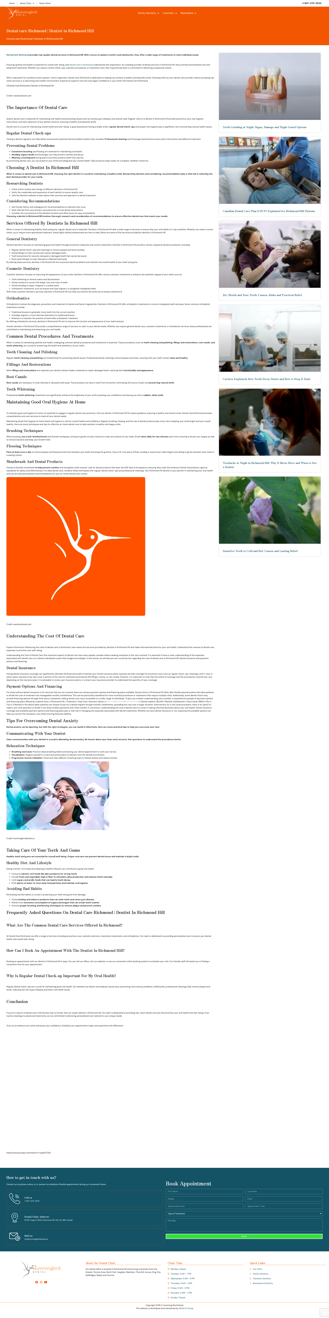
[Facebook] (36, 1282)
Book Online (45, 3)
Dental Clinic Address (36, 1216)
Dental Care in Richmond (81, 64)
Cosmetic (168, 13)
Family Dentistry (147, 13)
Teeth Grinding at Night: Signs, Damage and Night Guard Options (265, 127)
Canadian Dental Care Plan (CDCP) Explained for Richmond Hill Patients (269, 211)
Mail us (28, 1235)
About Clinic (25, 3)
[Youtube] (45, 1282)
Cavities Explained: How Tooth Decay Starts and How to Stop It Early (267, 379)
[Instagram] (41, 1282)
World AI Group (186, 1308)
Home (12, 3)
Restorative (187, 13)
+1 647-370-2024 (311, 3)
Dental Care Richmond (17, 55)
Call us (28, 1197)
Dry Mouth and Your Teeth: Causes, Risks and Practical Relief (262, 295)
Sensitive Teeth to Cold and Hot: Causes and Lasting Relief (260, 551)
